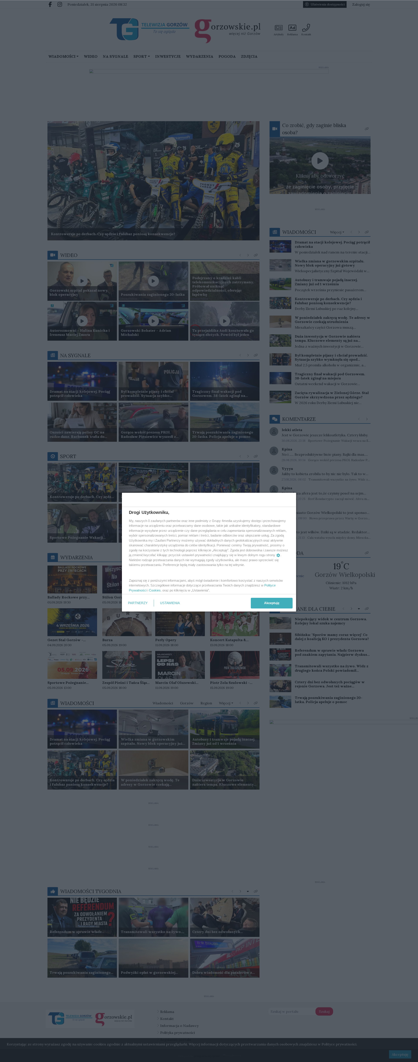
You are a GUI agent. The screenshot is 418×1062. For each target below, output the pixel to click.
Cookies (155, 590)
